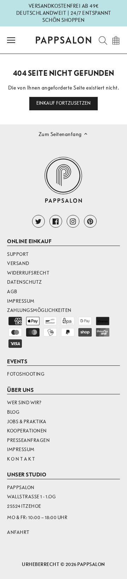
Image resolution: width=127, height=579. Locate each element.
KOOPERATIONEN (27, 430)
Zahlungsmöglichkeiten (39, 310)
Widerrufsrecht (28, 273)
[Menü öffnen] (11, 40)
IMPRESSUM (21, 449)
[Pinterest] (90, 221)
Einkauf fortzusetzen (63, 103)
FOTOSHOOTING (25, 374)
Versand (18, 263)
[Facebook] (55, 221)
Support (18, 254)
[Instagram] (73, 221)
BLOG (13, 412)
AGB (12, 291)
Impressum (21, 301)
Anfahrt (18, 532)
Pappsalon (91, 564)
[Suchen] (101, 40)
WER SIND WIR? (24, 402)
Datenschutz (24, 282)
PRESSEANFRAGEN (28, 440)
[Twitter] (38, 221)
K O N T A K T (21, 459)
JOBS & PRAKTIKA (27, 421)
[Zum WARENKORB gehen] (115, 40)
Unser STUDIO (26, 475)
